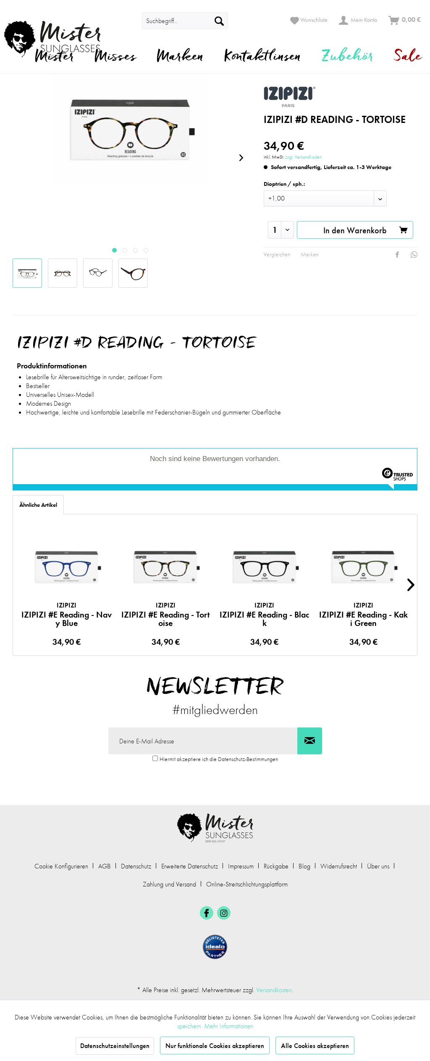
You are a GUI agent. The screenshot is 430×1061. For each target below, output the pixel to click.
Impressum (241, 866)
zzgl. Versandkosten (303, 157)
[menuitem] (185, 20)
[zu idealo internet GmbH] (215, 946)
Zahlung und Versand (169, 884)
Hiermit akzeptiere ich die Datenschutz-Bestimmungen (219, 759)
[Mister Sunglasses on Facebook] (206, 913)
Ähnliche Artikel (38, 504)
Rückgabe (276, 866)
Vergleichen (277, 254)
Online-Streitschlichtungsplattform (247, 884)
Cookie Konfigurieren (61, 866)
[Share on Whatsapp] (414, 255)
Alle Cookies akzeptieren (315, 1045)
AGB (104, 866)
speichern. (190, 1026)
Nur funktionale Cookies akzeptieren (214, 1045)
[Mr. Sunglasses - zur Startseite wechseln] (57, 39)
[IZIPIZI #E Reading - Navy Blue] (66, 566)
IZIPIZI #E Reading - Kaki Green (363, 614)
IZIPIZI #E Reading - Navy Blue (66, 614)
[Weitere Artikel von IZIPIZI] (340, 96)
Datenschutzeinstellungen (114, 1045)
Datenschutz (136, 866)
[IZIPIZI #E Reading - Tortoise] (166, 566)
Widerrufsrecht (338, 866)
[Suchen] (219, 20)
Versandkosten (274, 989)
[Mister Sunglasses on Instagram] (224, 913)
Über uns (378, 866)
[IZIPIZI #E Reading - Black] (264, 566)
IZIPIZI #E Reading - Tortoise (165, 614)
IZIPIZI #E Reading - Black (264, 614)
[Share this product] (397, 255)
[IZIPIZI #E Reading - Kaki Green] (363, 566)
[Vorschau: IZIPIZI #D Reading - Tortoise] (27, 273)
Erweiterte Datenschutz (189, 866)
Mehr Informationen (228, 1026)
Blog (304, 866)
